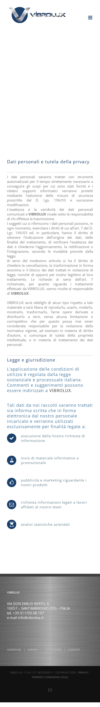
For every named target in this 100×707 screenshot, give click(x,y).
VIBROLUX (60, 390)
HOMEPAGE (14, 649)
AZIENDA (33, 649)
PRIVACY (83, 672)
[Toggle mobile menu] (90, 17)
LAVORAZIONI (53, 649)
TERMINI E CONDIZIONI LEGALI (50, 677)
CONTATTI (74, 649)
